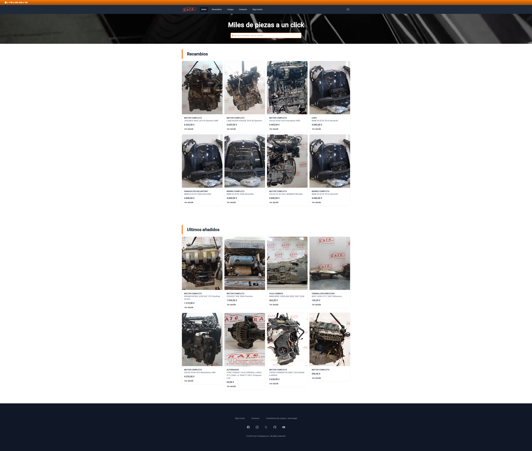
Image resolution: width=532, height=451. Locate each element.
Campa (230, 9)
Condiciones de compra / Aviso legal (281, 418)
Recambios (217, 9)
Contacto (243, 9)
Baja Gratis (257, 9)
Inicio (203, 9)
